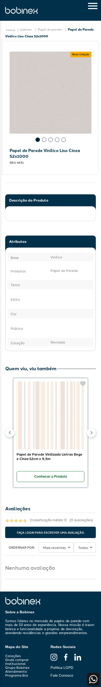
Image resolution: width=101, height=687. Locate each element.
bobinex (26, 29)
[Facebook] (65, 657)
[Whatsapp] (93, 679)
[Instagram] (54, 657)
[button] (9, 432)
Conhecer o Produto (50, 476)
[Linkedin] (77, 657)
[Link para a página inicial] (10, 29)
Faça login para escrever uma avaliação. (50, 532)
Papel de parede (50, 29)
